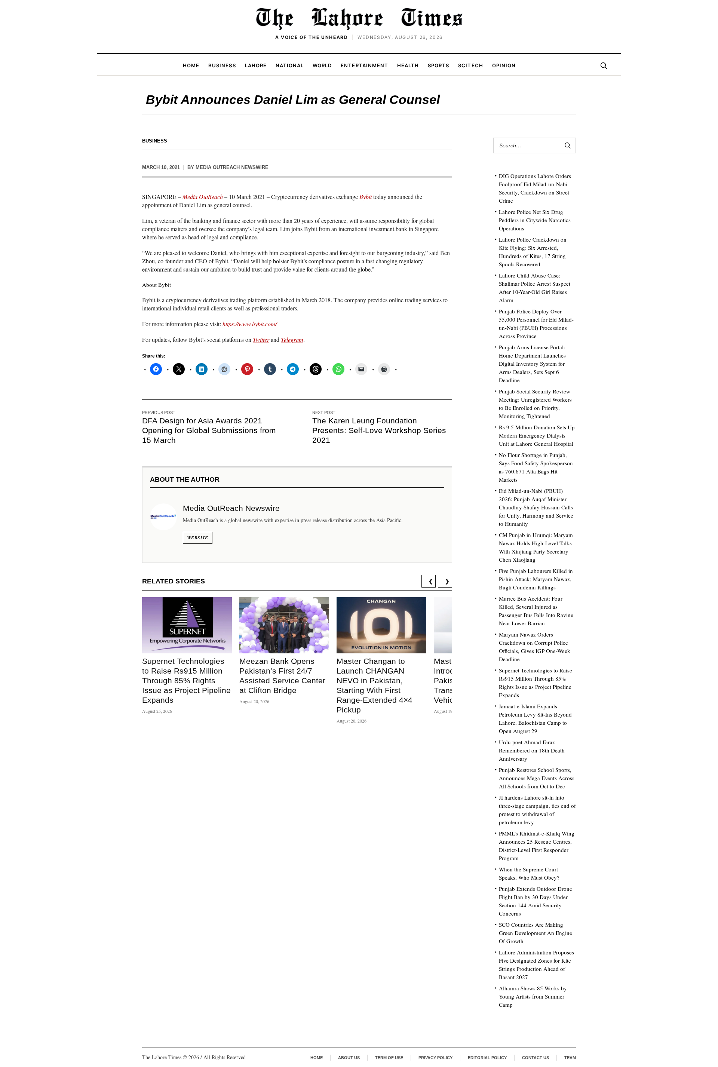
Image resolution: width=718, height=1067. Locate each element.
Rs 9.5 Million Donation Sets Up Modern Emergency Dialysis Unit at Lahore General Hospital (537, 435)
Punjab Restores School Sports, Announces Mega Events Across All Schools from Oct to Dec (536, 778)
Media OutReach (202, 196)
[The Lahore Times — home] (359, 19)
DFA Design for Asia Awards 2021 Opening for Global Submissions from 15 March (209, 430)
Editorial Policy (487, 1057)
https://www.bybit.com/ (250, 324)
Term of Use (389, 1057)
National (290, 65)
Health (408, 65)
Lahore (256, 65)
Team (570, 1057)
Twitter (261, 339)
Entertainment (364, 65)
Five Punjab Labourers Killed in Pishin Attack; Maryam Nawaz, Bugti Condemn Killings (536, 579)
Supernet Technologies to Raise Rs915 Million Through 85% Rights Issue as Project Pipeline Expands (186, 680)
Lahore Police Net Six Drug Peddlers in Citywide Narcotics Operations (535, 220)
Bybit (365, 196)
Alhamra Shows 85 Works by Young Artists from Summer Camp (533, 996)
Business (222, 65)
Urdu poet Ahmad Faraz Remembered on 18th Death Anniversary (532, 750)
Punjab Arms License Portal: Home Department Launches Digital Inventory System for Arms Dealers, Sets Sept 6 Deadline (532, 363)
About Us (349, 1057)
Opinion (504, 65)
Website (197, 537)
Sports (438, 65)
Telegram (292, 339)
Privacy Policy (435, 1057)
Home (191, 65)
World (322, 65)
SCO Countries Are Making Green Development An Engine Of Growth (535, 933)
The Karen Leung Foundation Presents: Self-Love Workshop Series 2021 (379, 430)
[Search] (603, 65)
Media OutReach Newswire (232, 167)
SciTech (470, 65)
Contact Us (535, 1057)
